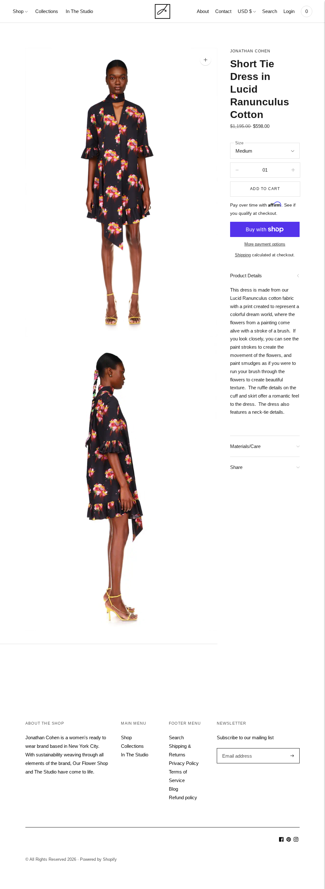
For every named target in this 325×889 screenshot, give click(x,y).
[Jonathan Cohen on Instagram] (296, 840)
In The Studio (79, 11)
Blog (173, 789)
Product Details (246, 275)
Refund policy (183, 797)
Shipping (243, 255)
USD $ (245, 11)
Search (269, 11)
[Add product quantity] (237, 170)
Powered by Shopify (98, 859)
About (203, 11)
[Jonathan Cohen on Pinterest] (288, 840)
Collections (46, 11)
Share (236, 467)
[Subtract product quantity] (293, 170)
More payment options (264, 244)
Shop (18, 11)
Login (289, 11)
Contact (223, 11)
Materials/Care (245, 446)
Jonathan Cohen (250, 51)
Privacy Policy (184, 763)
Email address (236, 748)
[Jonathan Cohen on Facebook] (281, 840)
